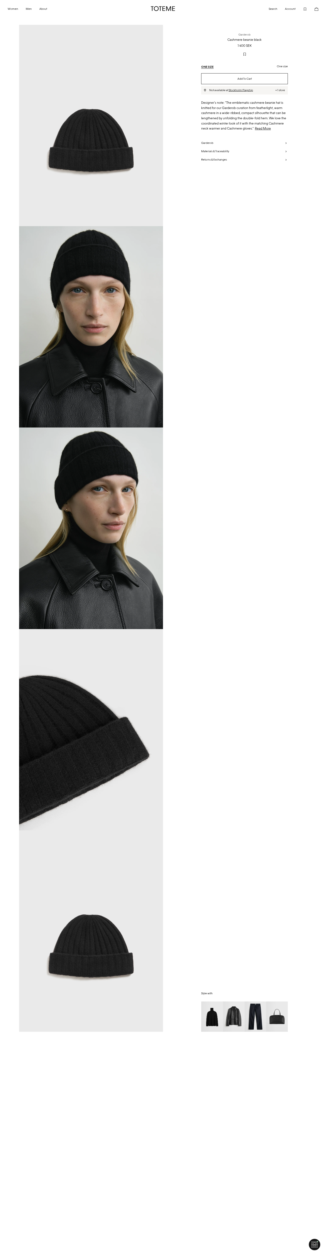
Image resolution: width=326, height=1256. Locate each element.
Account (290, 8)
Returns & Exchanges (214, 159)
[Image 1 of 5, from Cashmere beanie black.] (91, 125)
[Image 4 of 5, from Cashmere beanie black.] (91, 729)
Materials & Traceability (215, 151)
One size (207, 66)
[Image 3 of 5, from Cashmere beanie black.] (91, 528)
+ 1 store (280, 90)
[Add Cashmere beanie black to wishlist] (245, 54)
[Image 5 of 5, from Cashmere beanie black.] (91, 931)
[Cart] (312, 8)
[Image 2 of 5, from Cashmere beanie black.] (91, 326)
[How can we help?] (314, 1244)
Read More (263, 128)
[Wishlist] (301, 8)
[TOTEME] (163, 8)
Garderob (207, 143)
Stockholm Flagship (241, 90)
